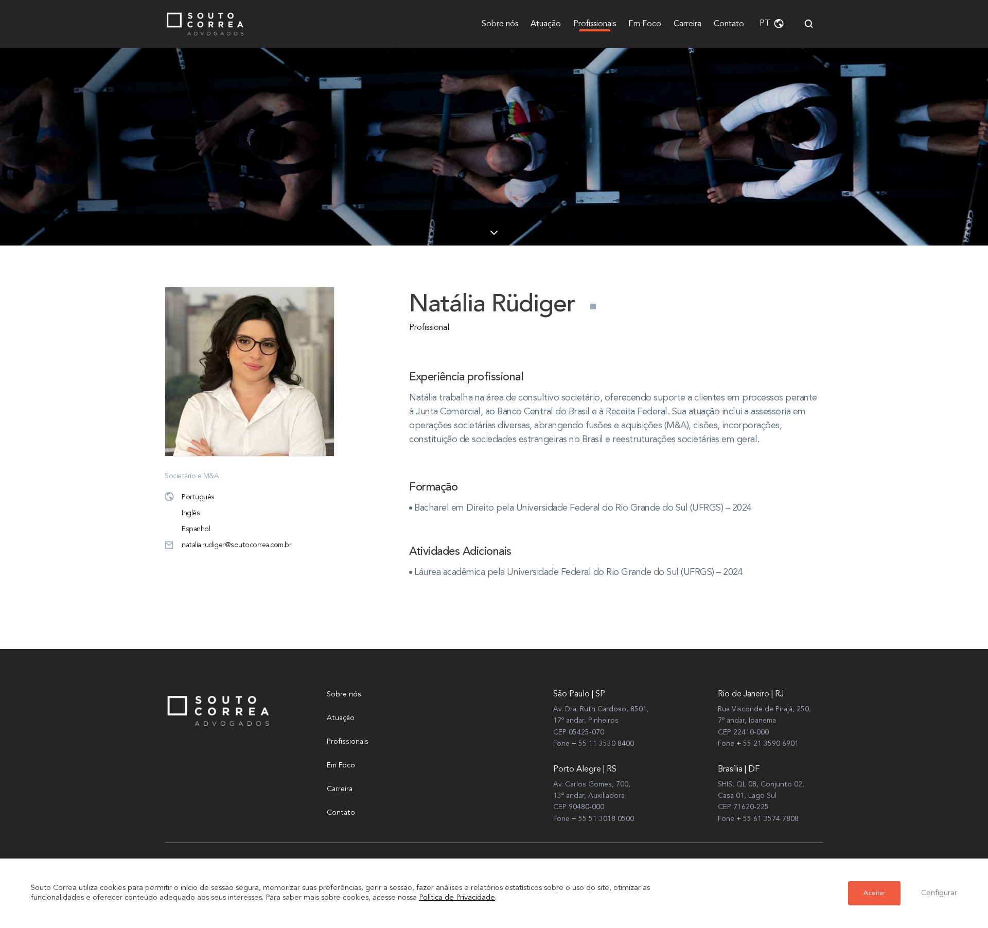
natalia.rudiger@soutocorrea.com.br (236, 545)
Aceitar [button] (874, 893)
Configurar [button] (939, 893)
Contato (729, 24)
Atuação (546, 24)
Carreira (687, 24)
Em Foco (644, 24)
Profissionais (594, 24)
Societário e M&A (192, 476)
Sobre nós (500, 24)
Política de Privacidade (457, 898)
